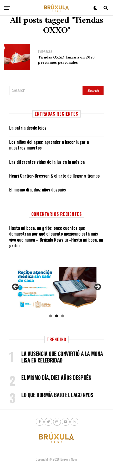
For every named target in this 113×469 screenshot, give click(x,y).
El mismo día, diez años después (37, 189)
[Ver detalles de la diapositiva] (56, 288)
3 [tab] (62, 316)
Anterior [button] (16, 287)
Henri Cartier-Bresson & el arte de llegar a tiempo (54, 176)
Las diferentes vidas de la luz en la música (47, 162)
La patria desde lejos (28, 128)
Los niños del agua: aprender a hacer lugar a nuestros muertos (49, 145)
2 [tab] (56, 316)
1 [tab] (50, 316)
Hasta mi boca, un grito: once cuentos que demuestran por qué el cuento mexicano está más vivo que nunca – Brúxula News (53, 234)
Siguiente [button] (97, 287)
